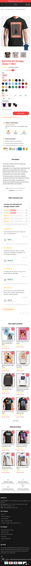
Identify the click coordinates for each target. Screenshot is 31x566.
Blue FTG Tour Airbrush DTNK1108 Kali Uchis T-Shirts (7, 343)
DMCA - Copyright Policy (6, 520)
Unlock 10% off (3, 559)
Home (2, 9)
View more (15, 420)
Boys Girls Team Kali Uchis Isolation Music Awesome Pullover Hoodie (22, 389)
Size (3, 93)
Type (3, 72)
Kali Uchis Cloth (9, 9)
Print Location (5, 101)
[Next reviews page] (27, 313)
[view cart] (29, 5)
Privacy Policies (4, 518)
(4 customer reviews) (13, 67)
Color (3, 77)
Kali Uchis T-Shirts (20, 9)
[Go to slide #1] (7, 55)
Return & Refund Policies (6, 534)
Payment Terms (4, 532)
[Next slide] (28, 31)
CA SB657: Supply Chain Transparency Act (11, 523)
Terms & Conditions (5, 516)
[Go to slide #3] (23, 55)
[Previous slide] (3, 31)
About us (3, 514)
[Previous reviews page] (20, 313)
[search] (26, 5)
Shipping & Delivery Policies (7, 530)
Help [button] (28, 564)
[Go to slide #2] (15, 55)
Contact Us (3, 536)
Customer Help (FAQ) (6, 538)
